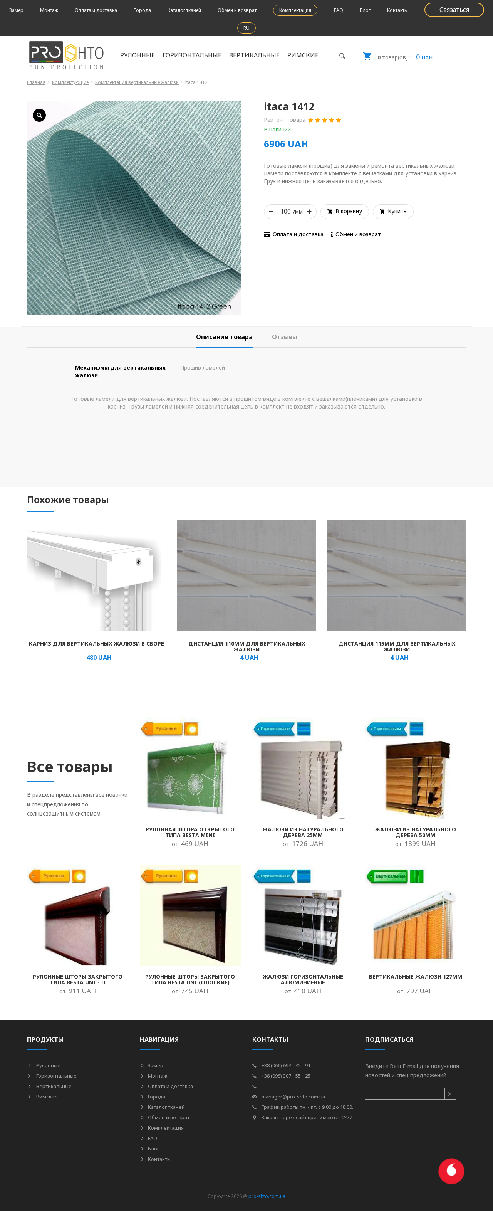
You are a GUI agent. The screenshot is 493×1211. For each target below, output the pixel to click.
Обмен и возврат (237, 10)
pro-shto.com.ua (266, 1196)
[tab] (224, 337)
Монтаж (49, 10)
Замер (16, 10)
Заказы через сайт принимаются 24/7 (306, 1117)
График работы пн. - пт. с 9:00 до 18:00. (306, 1106)
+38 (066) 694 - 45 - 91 (285, 1065)
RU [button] (246, 28)
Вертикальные (53, 1086)
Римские (46, 1096)
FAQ (338, 10)
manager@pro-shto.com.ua (292, 1096)
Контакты (397, 10)
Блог (365, 10)
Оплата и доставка (96, 10)
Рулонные (47, 1065)
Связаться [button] (454, 9)
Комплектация (295, 10)
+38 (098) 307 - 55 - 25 (285, 1075)
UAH (405, 56)
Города (142, 10)
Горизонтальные (56, 1075)
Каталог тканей (184, 10)
